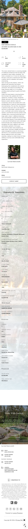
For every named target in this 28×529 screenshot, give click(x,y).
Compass (15, 485)
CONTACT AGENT (14, 181)
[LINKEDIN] (14, 509)
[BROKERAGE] (21, 509)
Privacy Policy (20, 520)
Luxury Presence (18, 513)
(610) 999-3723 (8, 463)
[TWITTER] (17, 509)
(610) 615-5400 (5, 172)
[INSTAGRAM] (10, 509)
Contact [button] (14, 435)
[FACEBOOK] (7, 509)
